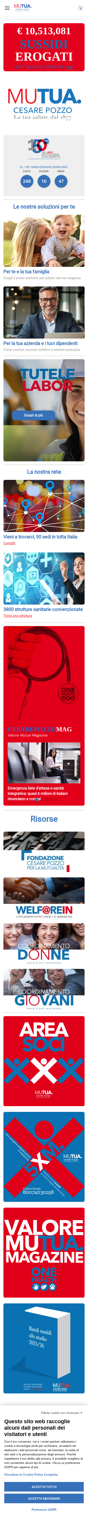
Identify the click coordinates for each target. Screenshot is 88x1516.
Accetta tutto (44, 1487)
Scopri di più (33, 415)
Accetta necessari (44, 1498)
